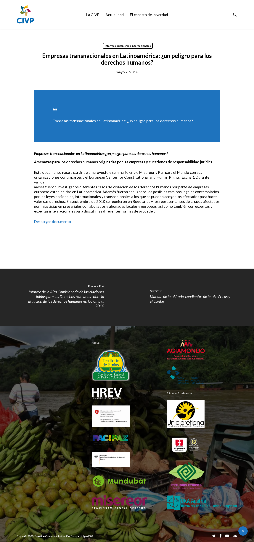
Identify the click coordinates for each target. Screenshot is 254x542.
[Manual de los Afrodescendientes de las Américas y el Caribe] (190, 297)
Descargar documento (52, 221)
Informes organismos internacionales (128, 45)
